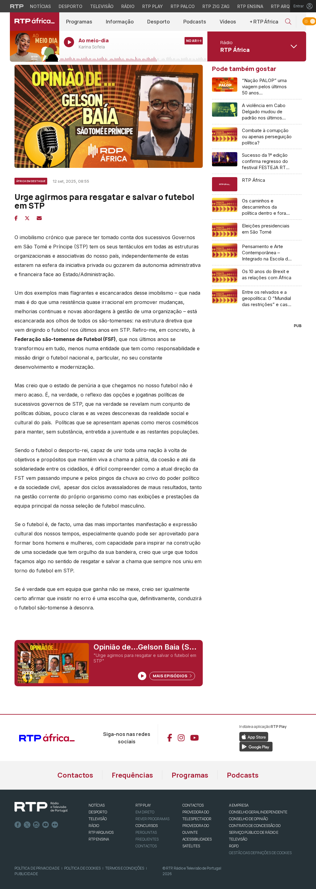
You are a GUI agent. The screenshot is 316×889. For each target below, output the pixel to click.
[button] (288, 22)
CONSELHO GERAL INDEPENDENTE (258, 812)
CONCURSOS (146, 825)
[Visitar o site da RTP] (17, 6)
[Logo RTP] (41, 807)
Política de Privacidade (37, 868)
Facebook (18, 824)
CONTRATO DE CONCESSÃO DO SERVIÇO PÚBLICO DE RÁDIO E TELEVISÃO (255, 832)
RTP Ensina (250, 6)
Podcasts (194, 21)
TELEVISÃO (98, 818)
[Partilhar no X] (27, 218)
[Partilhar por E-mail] (39, 218)
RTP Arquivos (287, 6)
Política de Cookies (82, 868)
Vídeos (228, 21)
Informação (120, 21)
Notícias (40, 6)
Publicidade (26, 873)
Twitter (27, 824)
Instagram (36, 824)
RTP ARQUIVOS (101, 832)
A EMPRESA (238, 805)
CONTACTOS (193, 805)
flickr (55, 824)
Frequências (132, 775)
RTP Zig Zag (216, 6)
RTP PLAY (143, 805)
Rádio (128, 6)
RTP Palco (183, 6)
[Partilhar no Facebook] (16, 218)
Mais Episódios (170, 676)
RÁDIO (94, 825)
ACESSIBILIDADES (197, 839)
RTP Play (152, 6)
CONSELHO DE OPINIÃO (248, 818)
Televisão (102, 6)
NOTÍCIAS (97, 805)
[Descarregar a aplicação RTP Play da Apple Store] (253, 736)
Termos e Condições (124, 868)
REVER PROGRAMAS (152, 818)
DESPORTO (98, 812)
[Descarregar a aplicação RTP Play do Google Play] (256, 746)
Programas (79, 21)
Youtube (45, 824)
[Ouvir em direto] (34, 46)
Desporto (70, 6)
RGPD (234, 846)
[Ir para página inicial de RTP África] (34, 21)
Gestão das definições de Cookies (260, 852)
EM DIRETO (144, 812)
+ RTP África (264, 21)
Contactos (75, 775)
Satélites (191, 846)
